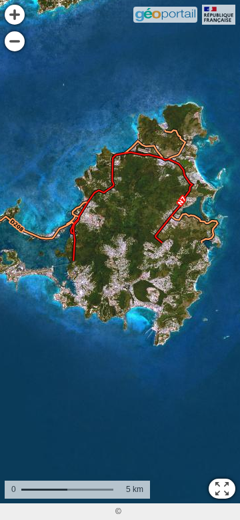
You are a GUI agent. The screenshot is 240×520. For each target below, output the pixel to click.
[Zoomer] (15, 15)
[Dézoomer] (15, 41)
